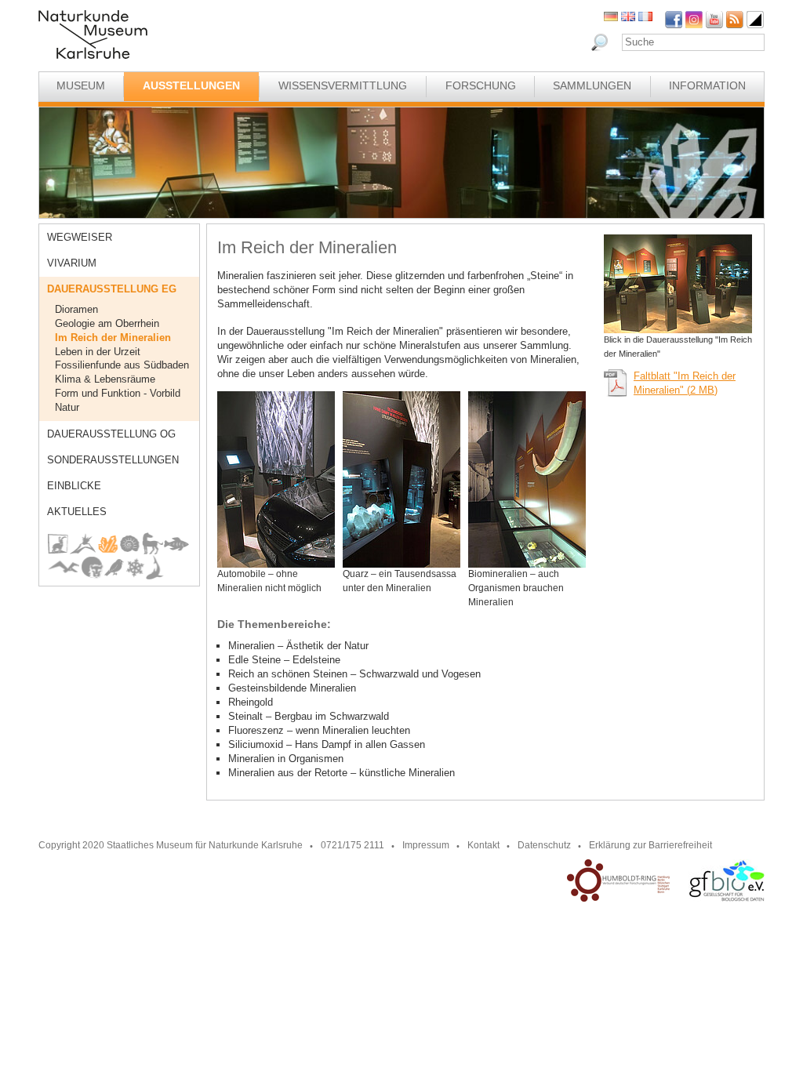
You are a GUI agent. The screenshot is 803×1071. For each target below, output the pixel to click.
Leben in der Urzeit (97, 352)
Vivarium (71, 263)
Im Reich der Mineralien (113, 337)
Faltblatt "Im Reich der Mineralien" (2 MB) (685, 383)
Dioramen (76, 309)
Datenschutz (544, 845)
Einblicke (74, 486)
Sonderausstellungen (113, 460)
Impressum (425, 845)
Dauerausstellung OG (111, 434)
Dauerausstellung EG (111, 289)
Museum (80, 85)
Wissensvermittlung (342, 85)
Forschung (480, 85)
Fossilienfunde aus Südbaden (122, 365)
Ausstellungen (191, 85)
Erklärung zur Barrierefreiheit (650, 845)
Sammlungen (592, 85)
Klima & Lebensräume (105, 379)
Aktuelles (77, 511)
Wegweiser (79, 237)
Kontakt (483, 845)
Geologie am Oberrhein (107, 323)
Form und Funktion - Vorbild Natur (117, 400)
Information (707, 85)
